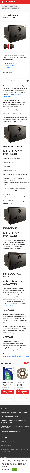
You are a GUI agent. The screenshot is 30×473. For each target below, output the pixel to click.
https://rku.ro (21, 350)
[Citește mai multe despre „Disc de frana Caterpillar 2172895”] (26, 398)
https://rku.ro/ (9, 305)
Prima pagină (5, 6)
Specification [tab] (15, 81)
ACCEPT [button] (14, 469)
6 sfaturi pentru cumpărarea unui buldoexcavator (14, 412)
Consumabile (13, 6)
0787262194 (13, 63)
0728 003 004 (10, 441)
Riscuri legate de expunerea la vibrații (10, 431)
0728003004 (11, 65)
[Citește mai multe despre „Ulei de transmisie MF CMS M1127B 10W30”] (11, 398)
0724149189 (11, 67)
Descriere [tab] (5, 81)
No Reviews (5, 389)
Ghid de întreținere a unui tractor (9, 416)
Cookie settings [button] (6, 469)
